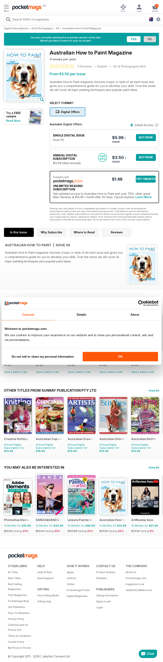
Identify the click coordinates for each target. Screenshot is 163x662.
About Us (131, 572)
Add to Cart (20, 372)
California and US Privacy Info (18, 627)
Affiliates (101, 578)
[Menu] (6, 7)
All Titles (13, 572)
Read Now (13, 120)
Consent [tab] (28, 314)
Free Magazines (17, 595)
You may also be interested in (34, 467)
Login (99, 607)
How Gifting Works (48, 595)
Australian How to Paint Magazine (81, 28)
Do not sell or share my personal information (43, 356)
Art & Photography (41, 28)
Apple (70, 572)
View (7, 372)
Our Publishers (16, 607)
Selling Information (107, 595)
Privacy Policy (16, 618)
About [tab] (134, 314)
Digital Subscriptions (16, 28)
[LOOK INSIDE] (24, 100)
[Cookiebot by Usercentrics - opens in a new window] (141, 303)
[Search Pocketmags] (8, 19)
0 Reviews (85, 66)
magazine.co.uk (135, 584)
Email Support (45, 578)
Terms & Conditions (19, 635)
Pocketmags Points (78, 590)
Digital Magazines (77, 596)
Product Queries (105, 572)
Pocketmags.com (136, 578)
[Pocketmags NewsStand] (26, 8)
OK (120, 356)
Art (57, 28)
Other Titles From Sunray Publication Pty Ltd (50, 390)
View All (153, 390)
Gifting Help (44, 601)
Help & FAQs (44, 572)
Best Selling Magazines (15, 587)
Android (71, 578)
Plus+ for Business (19, 612)
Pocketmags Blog (18, 601)
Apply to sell (103, 601)
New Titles (14, 578)
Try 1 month (145, 179)
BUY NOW (146, 137)
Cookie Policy (16, 641)
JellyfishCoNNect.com (139, 590)
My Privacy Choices (19, 647)
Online (70, 584)
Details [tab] (81, 314)
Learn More (143, 197)
